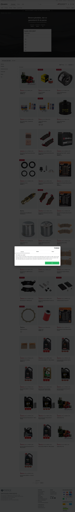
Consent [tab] (22, 251)
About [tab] (53, 251)
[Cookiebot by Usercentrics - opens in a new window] (54, 248)
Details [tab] (37, 251)
